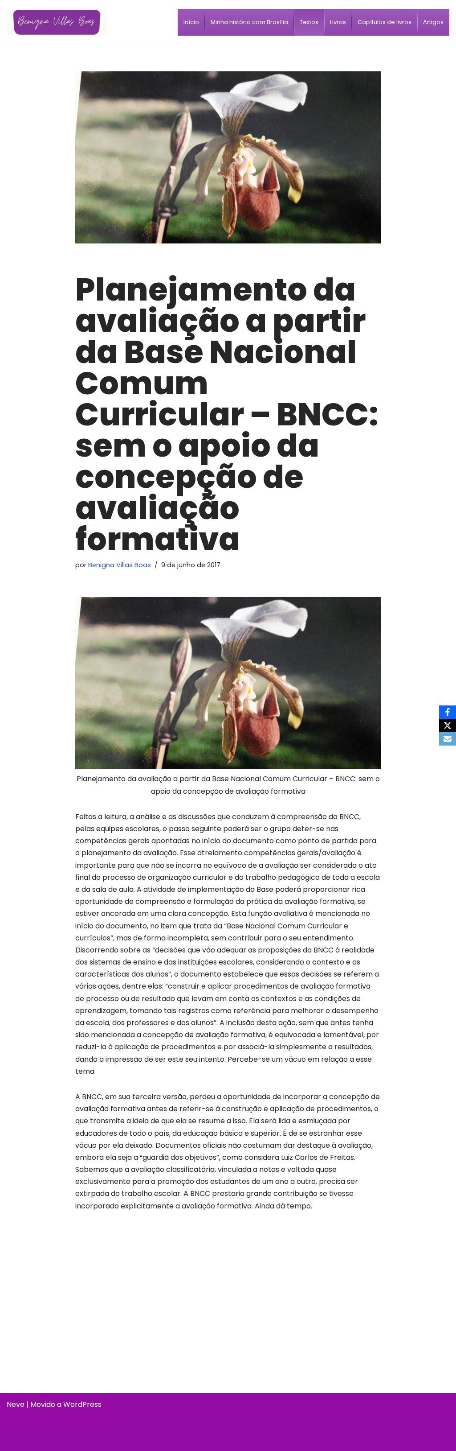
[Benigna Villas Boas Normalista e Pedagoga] (57, 22)
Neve (15, 1404)
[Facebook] (447, 712)
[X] (447, 725)
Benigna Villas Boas (119, 565)
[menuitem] (191, 22)
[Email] (447, 739)
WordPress (82, 1404)
